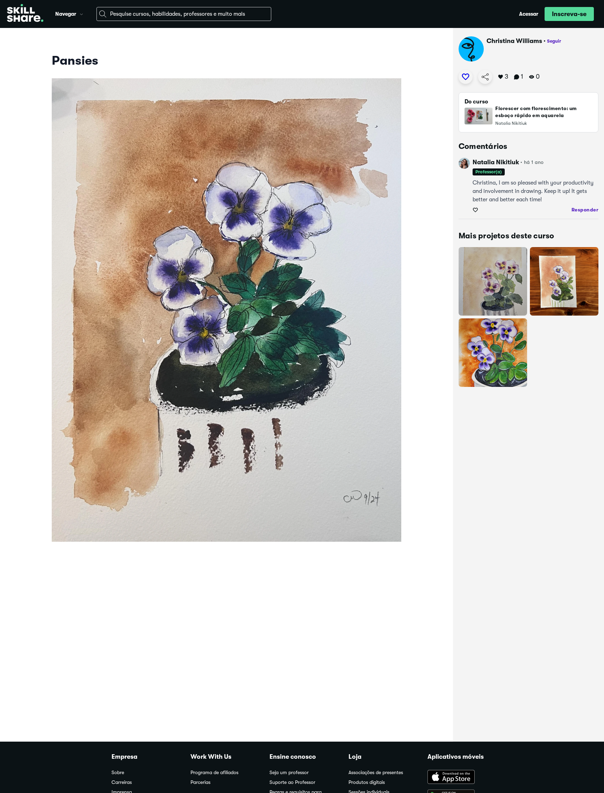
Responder (585, 209)
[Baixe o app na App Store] (459, 777)
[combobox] (183, 14)
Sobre (118, 772)
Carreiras (122, 782)
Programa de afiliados (214, 772)
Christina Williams (514, 40)
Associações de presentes (375, 772)
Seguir (554, 41)
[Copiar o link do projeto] (485, 77)
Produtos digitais (366, 782)
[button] (81, 13)
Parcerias (200, 782)
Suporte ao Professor (292, 782)
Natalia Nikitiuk (496, 162)
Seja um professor (289, 772)
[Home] (25, 14)
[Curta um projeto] (466, 77)
